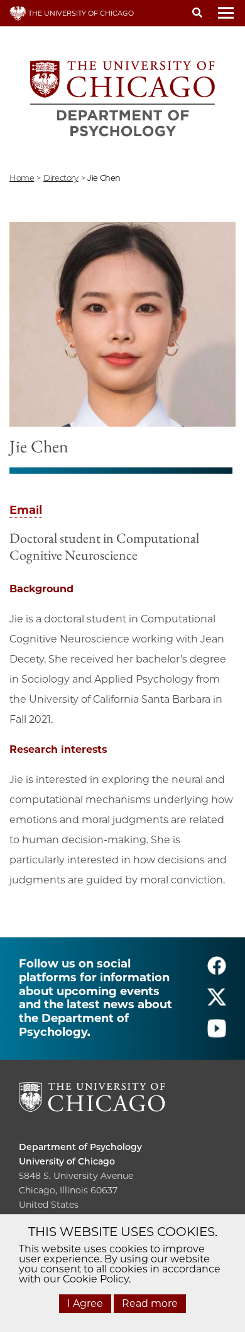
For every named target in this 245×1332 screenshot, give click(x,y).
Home (21, 178)
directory (61, 178)
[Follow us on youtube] (216, 1034)
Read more (150, 1303)
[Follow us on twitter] (216, 1003)
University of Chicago (67, 1161)
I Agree (85, 1303)
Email (25, 510)
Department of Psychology (80, 1147)
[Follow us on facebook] (216, 972)
